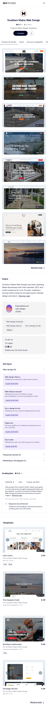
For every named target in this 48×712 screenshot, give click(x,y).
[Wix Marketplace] (9, 3)
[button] (24, 60)
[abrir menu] (44, 3)
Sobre (21, 42)
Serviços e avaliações (35, 42)
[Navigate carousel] (7, 540)
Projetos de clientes (8, 42)
